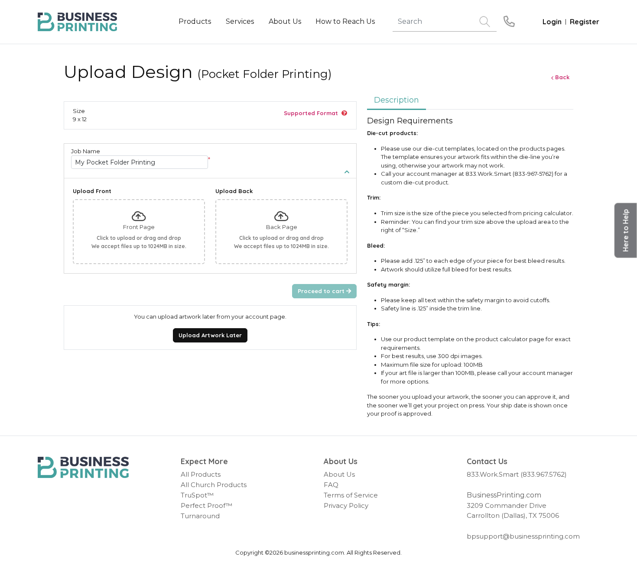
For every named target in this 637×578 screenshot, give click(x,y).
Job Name (85, 151)
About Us (339, 474)
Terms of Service (351, 495)
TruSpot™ (197, 495)
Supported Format (311, 113)
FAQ (331, 485)
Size (79, 110)
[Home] (83, 467)
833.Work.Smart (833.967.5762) (517, 474)
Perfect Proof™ (206, 505)
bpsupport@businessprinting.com (523, 536)
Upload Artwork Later (210, 335)
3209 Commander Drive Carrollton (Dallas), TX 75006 (513, 510)
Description (396, 100)
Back (562, 77)
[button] (625, 230)
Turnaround (200, 516)
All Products (201, 474)
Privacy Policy (346, 505)
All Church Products (214, 485)
